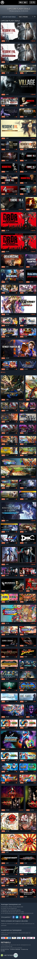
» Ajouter (33, 41)
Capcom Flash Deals (9, 17)
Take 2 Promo (23, 17)
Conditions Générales (15, 949)
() (22, 2)
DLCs (3, 372)
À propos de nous (5, 949)
